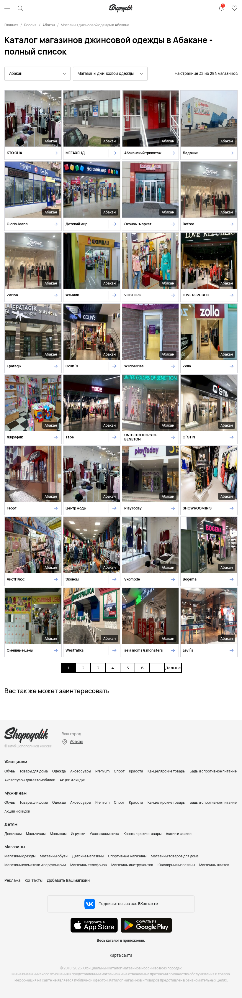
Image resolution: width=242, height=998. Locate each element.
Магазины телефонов (88, 864)
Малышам (58, 833)
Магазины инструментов (132, 864)
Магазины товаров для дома (175, 856)
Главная (11, 24)
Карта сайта (121, 955)
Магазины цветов (214, 864)
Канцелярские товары (166, 771)
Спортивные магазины (127, 856)
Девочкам (13, 833)
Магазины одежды (19, 856)
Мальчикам (35, 833)
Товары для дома (33, 771)
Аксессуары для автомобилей (29, 779)
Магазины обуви (54, 856)
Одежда (59, 771)
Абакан (48, 24)
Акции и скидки (72, 779)
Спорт (119, 771)
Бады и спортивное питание (213, 771)
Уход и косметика (104, 833)
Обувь (9, 771)
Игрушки (78, 833)
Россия (30, 24)
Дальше (172, 667)
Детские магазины (88, 856)
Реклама (12, 880)
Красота (136, 771)
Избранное (234, 8)
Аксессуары (80, 771)
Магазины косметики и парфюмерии (35, 864)
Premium (102, 771)
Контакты (33, 880)
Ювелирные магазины (176, 864)
